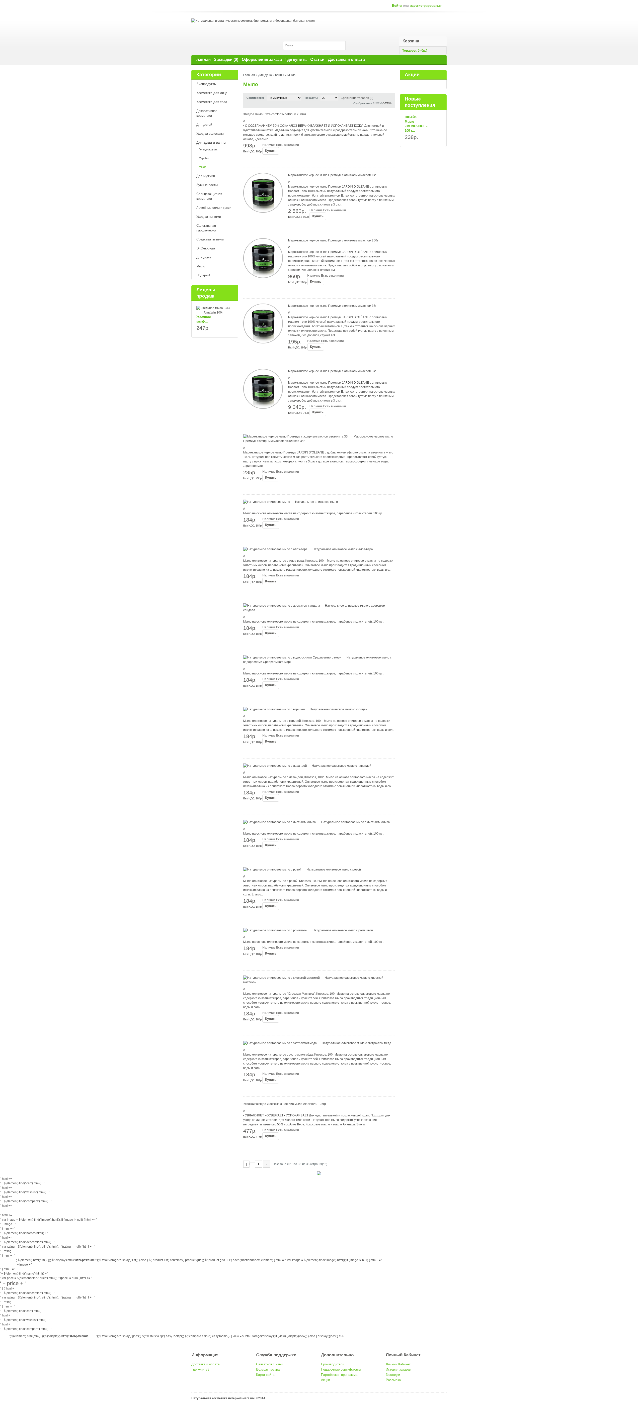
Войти (397, 5)
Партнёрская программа (339, 1375)
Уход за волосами (210, 133)
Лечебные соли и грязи (213, 208)
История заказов (398, 1369)
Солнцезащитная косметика (209, 196)
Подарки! (203, 275)
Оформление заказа (262, 59)
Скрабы (204, 158)
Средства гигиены (210, 239)
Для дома (203, 257)
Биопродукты (206, 84)
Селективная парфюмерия (206, 228)
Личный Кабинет (398, 1364)
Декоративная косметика (206, 113)
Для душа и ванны (211, 142)
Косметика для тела (211, 102)
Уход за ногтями (208, 216)
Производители (332, 1364)
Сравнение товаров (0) (357, 98)
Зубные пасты (207, 185)
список (5, 1334)
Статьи (317, 59)
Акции (325, 1380)
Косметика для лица (211, 93)
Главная (202, 59)
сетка (387, 102)
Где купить (296, 59)
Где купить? (200, 1369)
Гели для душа (208, 149)
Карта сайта (265, 1375)
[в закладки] (246, 160)
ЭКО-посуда (205, 248)
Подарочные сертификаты (341, 1369)
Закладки (393, 1375)
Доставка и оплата (346, 59)
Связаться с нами (269, 1364)
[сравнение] (253, 160)
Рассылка (393, 1380)
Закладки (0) (226, 59)
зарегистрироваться (426, 5)
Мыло (202, 166)
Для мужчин (205, 176)
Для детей (204, 124)
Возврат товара (268, 1369)
